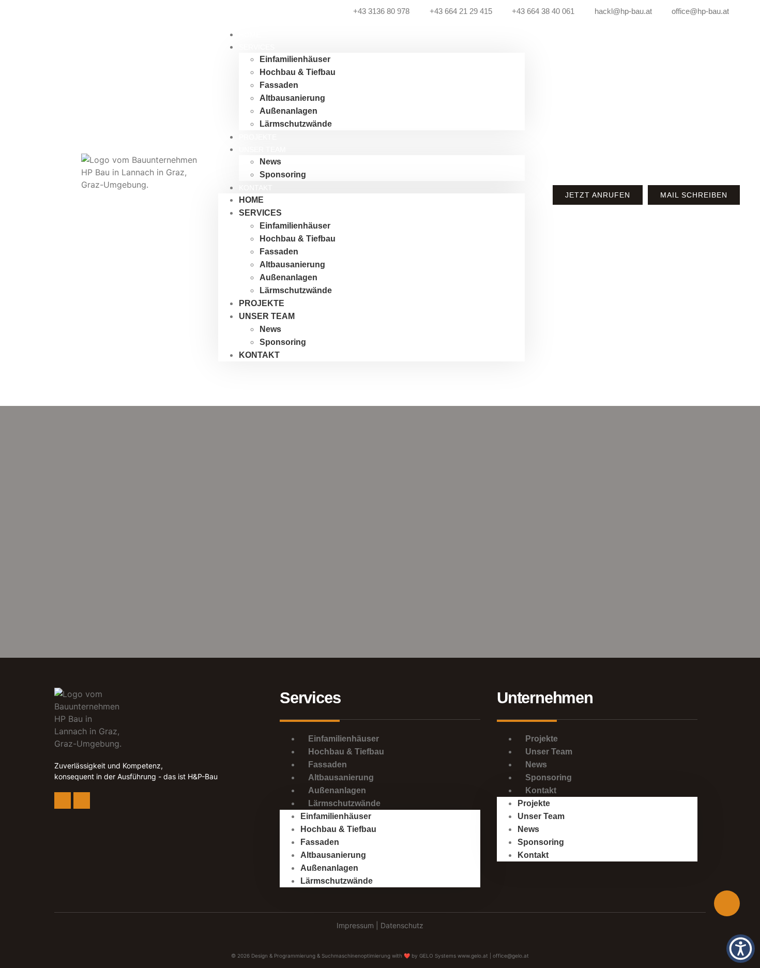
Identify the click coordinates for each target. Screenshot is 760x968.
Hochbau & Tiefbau (298, 72)
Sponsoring (283, 174)
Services (257, 47)
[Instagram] (81, 800)
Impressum (356, 925)
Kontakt (255, 188)
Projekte (261, 303)
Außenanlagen (288, 111)
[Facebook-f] (62, 800)
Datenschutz (402, 925)
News (270, 161)
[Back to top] (727, 903)
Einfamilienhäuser (295, 59)
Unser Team (262, 149)
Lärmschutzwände (296, 123)
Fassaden (279, 85)
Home (251, 199)
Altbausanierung (292, 98)
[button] (740, 948)
